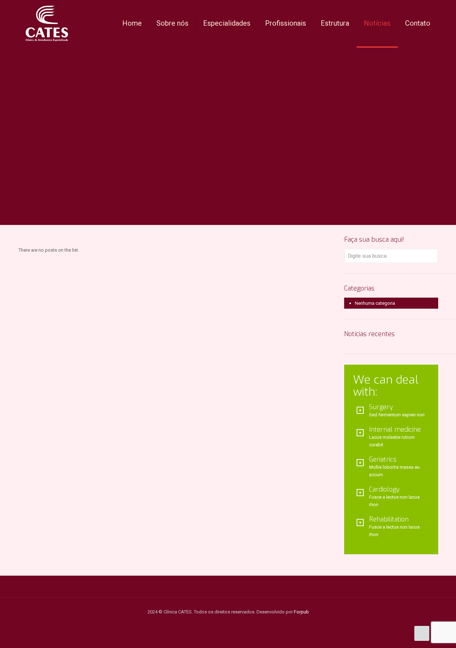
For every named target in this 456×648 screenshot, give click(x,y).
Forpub (301, 611)
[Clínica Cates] (47, 23)
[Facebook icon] (231, 622)
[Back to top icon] (421, 633)
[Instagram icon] (224, 622)
